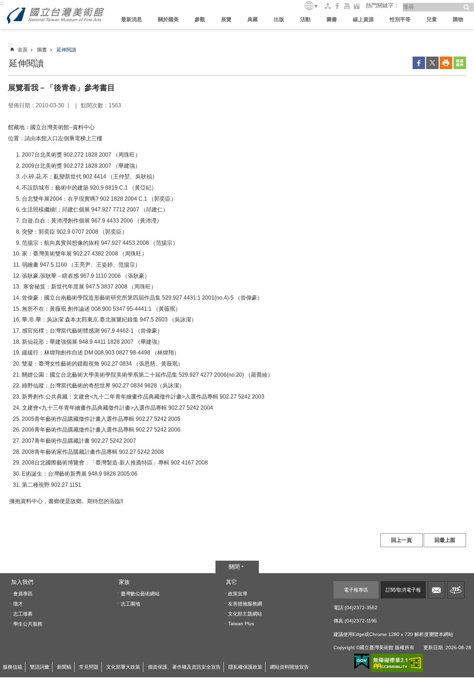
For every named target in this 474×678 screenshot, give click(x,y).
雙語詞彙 (39, 667)
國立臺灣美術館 (55, 15)
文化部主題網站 (245, 614)
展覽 (226, 19)
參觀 (200, 19)
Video (357, 6)
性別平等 (400, 19)
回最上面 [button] (444, 540)
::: (2, 3)
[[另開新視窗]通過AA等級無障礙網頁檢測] (397, 663)
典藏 (252, 19)
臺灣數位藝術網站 (140, 593)
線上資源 (363, 19)
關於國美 (168, 19)
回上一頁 (401, 540)
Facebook (337, 6)
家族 (124, 582)
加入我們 (22, 582)
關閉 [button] (234, 567)
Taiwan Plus (241, 623)
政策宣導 (237, 593)
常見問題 (89, 667)
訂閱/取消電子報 (403, 590)
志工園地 (130, 603)
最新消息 (131, 19)
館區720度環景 (456, 590)
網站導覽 (327, 6)
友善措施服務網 (245, 603)
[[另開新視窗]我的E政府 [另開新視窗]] (361, 662)
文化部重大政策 (123, 667)
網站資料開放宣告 (289, 667)
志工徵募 (23, 614)
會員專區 (23, 593)
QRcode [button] (460, 63)
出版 (279, 19)
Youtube (347, 6)
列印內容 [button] (446, 63)
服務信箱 (436, 590)
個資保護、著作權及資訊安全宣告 (184, 667)
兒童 (431, 19)
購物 (458, 19)
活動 (305, 19)
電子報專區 (356, 590)
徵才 (18, 603)
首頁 (22, 49)
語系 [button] (312, 5)
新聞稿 (64, 667)
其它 (231, 582)
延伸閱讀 (66, 49)
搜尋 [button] (466, 7)
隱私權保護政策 (245, 667)
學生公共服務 (27, 624)
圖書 (332, 19)
